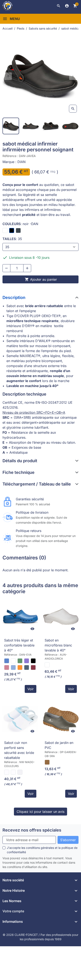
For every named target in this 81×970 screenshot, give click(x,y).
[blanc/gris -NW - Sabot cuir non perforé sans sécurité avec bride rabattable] (19, 772)
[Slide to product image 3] (50, 126)
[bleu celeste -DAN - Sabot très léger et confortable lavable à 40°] (13, 667)
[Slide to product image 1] (10, 126)
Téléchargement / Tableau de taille (36, 484)
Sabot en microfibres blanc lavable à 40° (58, 645)
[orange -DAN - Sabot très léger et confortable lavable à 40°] (19, 667)
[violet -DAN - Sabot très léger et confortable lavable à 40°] (26, 660)
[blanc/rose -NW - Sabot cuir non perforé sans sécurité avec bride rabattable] (6, 772)
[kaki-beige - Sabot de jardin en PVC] (47, 762)
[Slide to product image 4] (70, 126)
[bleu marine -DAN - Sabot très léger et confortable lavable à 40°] (26, 667)
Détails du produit (19, 460)
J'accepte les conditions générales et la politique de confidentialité (42, 850)
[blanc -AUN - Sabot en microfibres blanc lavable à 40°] (47, 664)
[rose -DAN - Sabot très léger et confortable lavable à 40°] (6, 667)
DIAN (21, 162)
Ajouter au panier (41, 279)
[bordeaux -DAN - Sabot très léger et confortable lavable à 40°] (33, 667)
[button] (58, 5)
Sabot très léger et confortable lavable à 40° (19, 645)
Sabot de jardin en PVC (59, 745)
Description (13, 297)
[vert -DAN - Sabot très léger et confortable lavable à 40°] (19, 660)
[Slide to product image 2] (30, 126)
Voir (30, 689)
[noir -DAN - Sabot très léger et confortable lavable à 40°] (33, 660)
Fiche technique (18, 472)
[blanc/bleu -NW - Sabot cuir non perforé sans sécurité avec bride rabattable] (13, 772)
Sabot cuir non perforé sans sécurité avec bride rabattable (19, 750)
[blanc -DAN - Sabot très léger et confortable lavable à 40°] (13, 660)
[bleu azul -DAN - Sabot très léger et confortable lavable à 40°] (6, 660)
